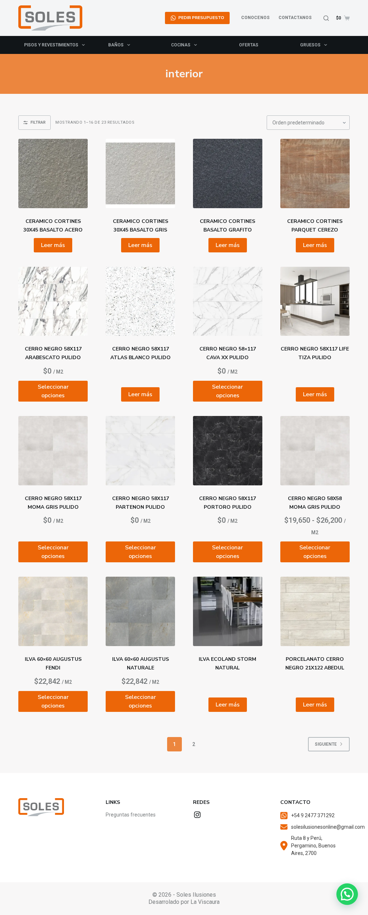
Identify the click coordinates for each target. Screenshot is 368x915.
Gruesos (310, 44)
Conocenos (255, 17)
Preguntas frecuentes (131, 815)
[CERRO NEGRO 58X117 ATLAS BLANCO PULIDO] (140, 301)
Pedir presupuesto (201, 17)
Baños (116, 44)
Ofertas (248, 44)
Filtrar (38, 122)
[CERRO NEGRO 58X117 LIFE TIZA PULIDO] (315, 301)
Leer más (53, 245)
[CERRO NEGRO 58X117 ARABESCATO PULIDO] (53, 301)
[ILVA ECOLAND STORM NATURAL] (227, 611)
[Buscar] (326, 18)
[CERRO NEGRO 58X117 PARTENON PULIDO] (140, 450)
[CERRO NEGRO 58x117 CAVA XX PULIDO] (227, 301)
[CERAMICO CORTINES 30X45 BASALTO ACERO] (53, 173)
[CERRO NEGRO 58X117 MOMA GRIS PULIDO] (53, 450)
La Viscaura (205, 901)
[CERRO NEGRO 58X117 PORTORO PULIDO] (227, 450)
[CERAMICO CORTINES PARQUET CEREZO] (315, 173)
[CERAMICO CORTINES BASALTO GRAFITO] (227, 173)
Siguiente (326, 744)
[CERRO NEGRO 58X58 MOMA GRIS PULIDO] (315, 450)
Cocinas (180, 44)
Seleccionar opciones (53, 391)
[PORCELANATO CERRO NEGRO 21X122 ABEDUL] (315, 611)
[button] (347, 894)
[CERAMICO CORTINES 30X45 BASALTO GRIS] (140, 173)
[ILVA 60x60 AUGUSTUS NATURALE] (140, 611)
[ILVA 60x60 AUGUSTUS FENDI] (53, 611)
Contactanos (295, 17)
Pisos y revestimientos (51, 44)
